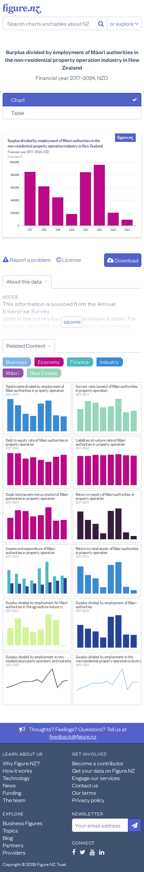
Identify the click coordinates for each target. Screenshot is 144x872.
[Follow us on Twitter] (82, 852)
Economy (49, 361)
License (71, 259)
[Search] (101, 23)
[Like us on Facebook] (73, 852)
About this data (24, 281)
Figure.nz (22, 9)
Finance (79, 361)
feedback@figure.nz (72, 736)
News (9, 785)
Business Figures (23, 823)
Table (17, 112)
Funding (12, 792)
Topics (10, 830)
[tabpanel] (72, 185)
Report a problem (30, 259)
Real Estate (43, 372)
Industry (109, 361)
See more (72, 322)
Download (126, 260)
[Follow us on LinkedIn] (101, 852)
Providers (14, 852)
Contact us (85, 785)
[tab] (72, 99)
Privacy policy (88, 799)
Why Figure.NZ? (21, 763)
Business (16, 361)
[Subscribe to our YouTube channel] (92, 852)
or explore (122, 23)
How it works (17, 770)
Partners (13, 845)
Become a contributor (98, 763)
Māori (12, 372)
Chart (18, 99)
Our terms (84, 792)
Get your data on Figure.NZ (103, 770)
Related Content (25, 345)
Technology (16, 777)
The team (14, 799)
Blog (8, 837)
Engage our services (96, 777)
